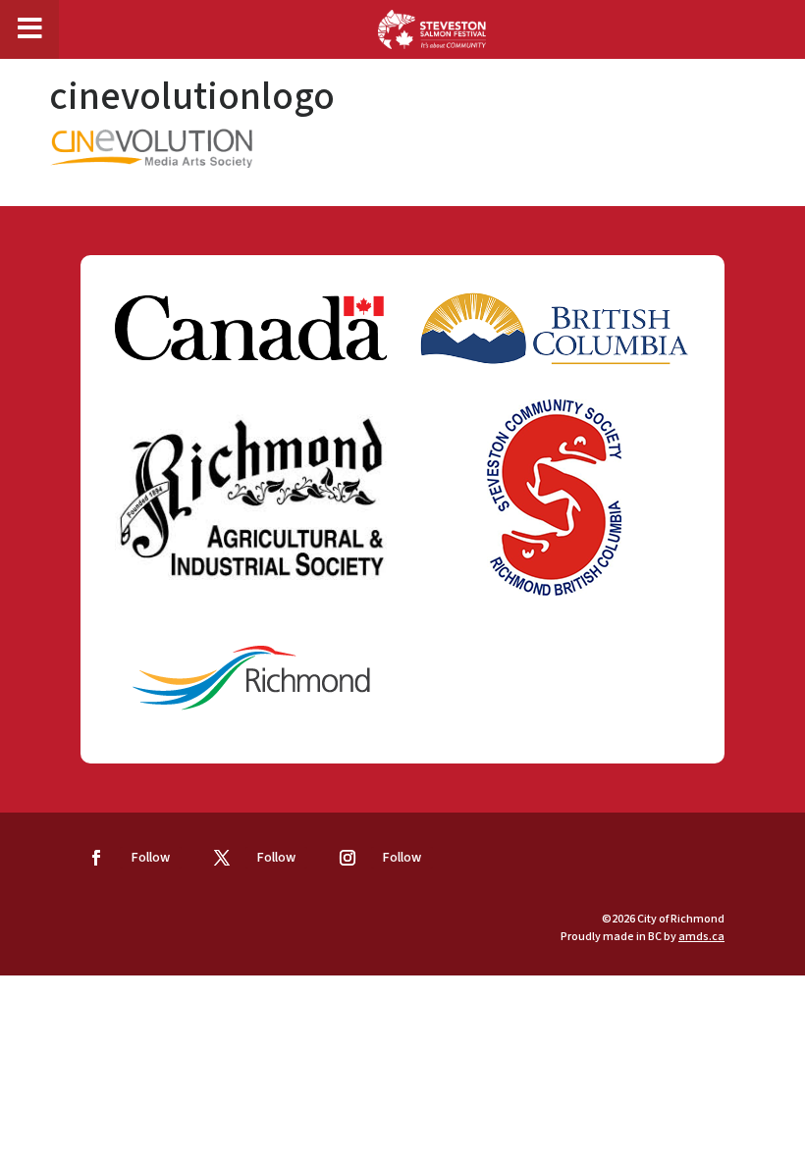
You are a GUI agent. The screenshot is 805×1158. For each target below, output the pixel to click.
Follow (151, 858)
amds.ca (701, 936)
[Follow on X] (222, 857)
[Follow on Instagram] (347, 857)
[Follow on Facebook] (96, 857)
